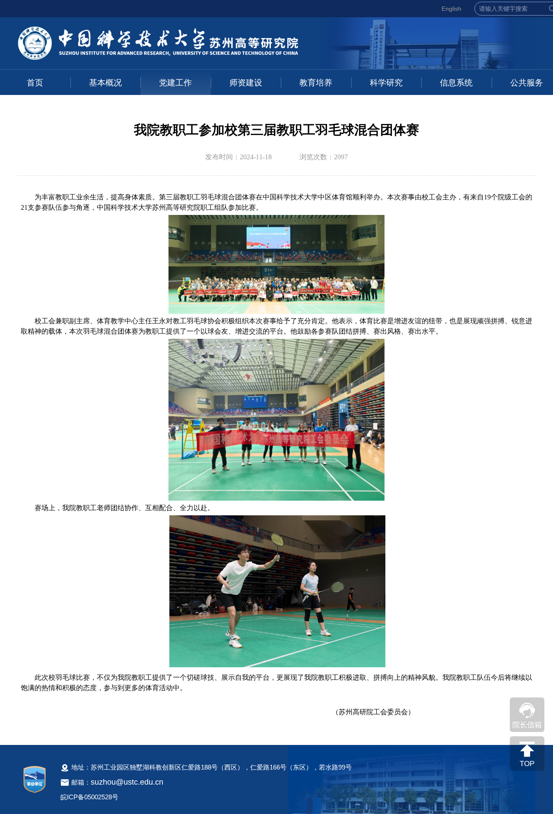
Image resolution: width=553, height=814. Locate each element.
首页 (35, 82)
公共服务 (526, 82)
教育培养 (315, 82)
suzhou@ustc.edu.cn (127, 782)
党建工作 (175, 82)
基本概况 (105, 82)
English (451, 8)
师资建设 (245, 82)
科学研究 (386, 82)
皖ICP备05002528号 (89, 797)
